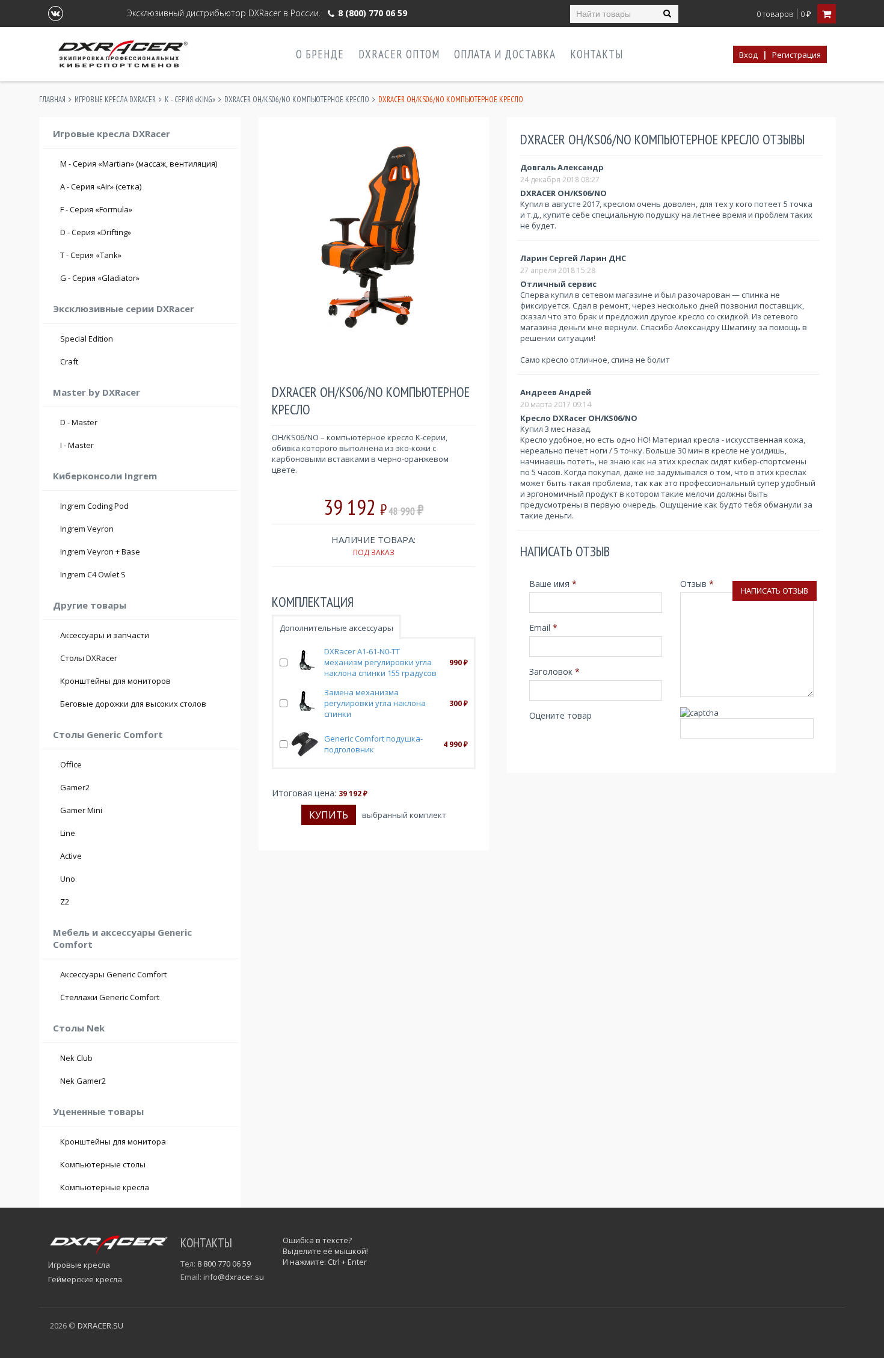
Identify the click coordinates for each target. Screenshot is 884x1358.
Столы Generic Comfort (108, 734)
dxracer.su (100, 1325)
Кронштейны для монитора (113, 1141)
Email (543, 627)
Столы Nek (79, 1028)
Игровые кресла (79, 1264)
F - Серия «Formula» (145, 209)
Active (71, 855)
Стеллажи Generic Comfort (109, 997)
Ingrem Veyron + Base (100, 551)
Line (67, 833)
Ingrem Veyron (87, 528)
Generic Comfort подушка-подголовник (373, 744)
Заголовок (554, 671)
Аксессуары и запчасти (104, 635)
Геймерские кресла (85, 1279)
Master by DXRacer (96, 392)
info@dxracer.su (233, 1276)
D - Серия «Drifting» (145, 232)
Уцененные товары (98, 1111)
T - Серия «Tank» (145, 255)
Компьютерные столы (103, 1164)
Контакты (596, 54)
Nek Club (76, 1057)
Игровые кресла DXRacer (115, 99)
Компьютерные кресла (104, 1187)
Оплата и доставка (505, 54)
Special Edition (86, 338)
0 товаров (775, 14)
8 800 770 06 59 (224, 1263)
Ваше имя (553, 583)
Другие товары (89, 605)
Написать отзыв (774, 590)
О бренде (320, 54)
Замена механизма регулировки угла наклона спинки (375, 703)
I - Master (145, 445)
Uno (67, 878)
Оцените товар (560, 715)
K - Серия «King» (190, 99)
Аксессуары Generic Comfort (113, 974)
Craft (145, 361)
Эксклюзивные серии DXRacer (123, 309)
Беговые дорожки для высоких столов (133, 703)
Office (71, 764)
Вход (748, 54)
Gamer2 (75, 787)
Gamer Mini (81, 810)
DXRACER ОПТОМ (399, 54)
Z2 (64, 901)
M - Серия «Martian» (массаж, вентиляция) (138, 163)
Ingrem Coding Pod (94, 505)
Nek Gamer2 (83, 1080)
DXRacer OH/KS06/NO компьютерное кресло (296, 99)
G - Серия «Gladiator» (145, 278)
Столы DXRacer (88, 658)
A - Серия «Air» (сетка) (145, 186)
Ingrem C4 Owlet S (93, 574)
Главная (52, 99)
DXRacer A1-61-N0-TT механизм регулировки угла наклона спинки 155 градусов (380, 662)
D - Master (145, 422)
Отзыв (697, 583)
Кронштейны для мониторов (115, 680)
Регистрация (796, 54)
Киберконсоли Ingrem (105, 476)
